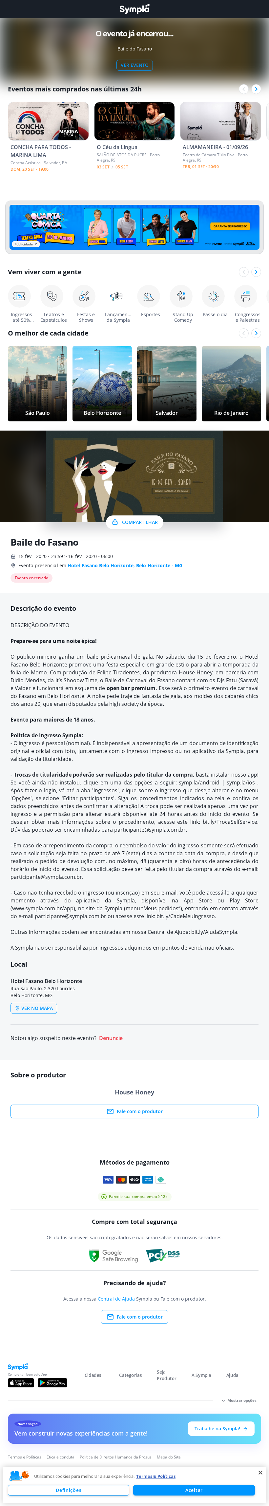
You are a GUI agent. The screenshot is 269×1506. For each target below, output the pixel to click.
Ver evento (135, 65)
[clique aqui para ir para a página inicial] (134, 9)
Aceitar (194, 1490)
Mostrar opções (242, 1400)
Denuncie (111, 1038)
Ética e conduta (60, 1457)
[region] (134, 1485)
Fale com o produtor (140, 1111)
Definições (68, 1490)
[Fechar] (260, 1472)
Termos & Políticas (156, 1476)
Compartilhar (140, 522)
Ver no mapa (37, 1008)
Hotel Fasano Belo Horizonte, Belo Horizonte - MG (125, 565)
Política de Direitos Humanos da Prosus (116, 1457)
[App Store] (21, 1382)
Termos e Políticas (24, 1457)
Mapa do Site (169, 1457)
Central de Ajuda (116, 1299)
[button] (19, 1476)
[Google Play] (52, 1382)
